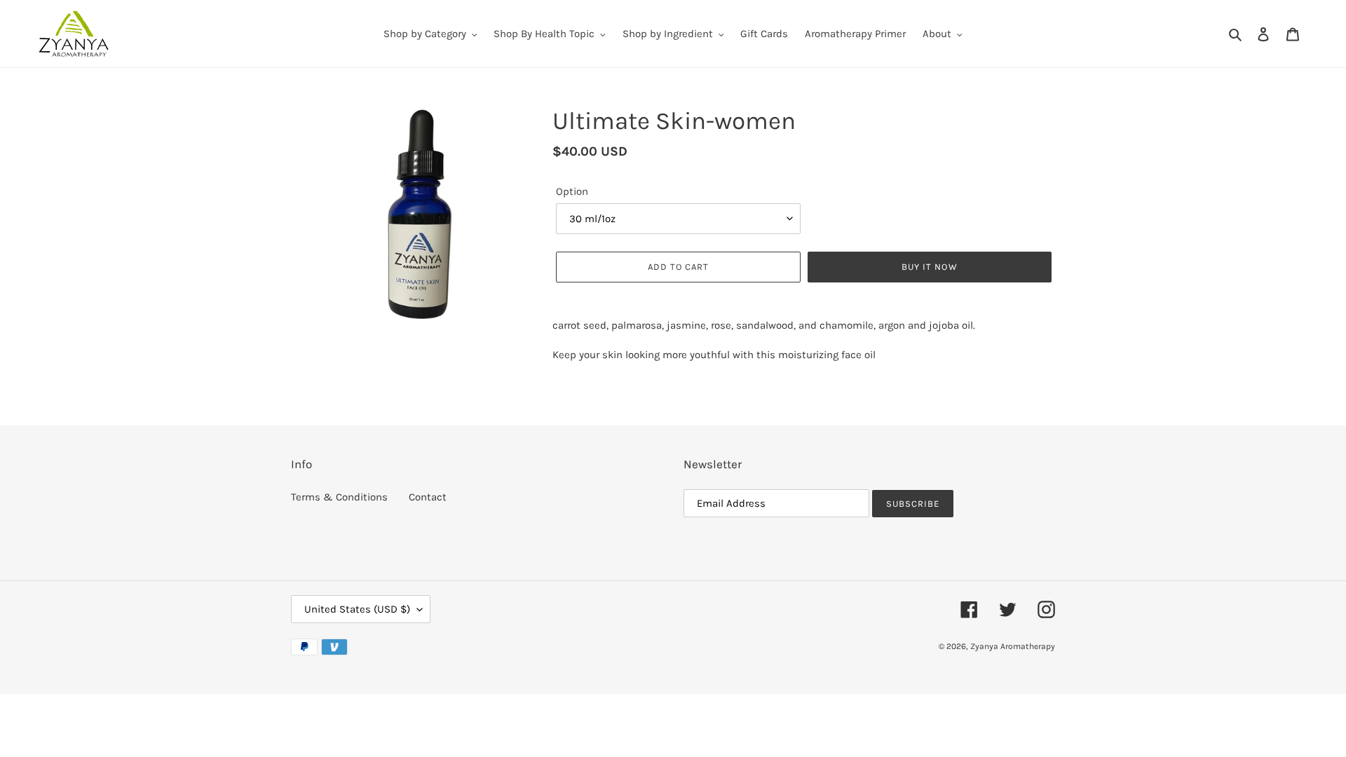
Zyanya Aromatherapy (1012, 646)
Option (572, 191)
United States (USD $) (357, 609)
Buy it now (929, 266)
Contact (428, 497)
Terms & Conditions (339, 497)
